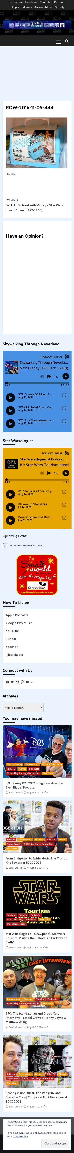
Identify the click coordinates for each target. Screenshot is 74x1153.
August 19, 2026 (35, 792)
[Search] (66, 41)
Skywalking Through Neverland (23, 773)
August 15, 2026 (35, 867)
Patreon (59, 2)
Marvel (22, 768)
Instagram (16, 2)
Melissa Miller (15, 947)
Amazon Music (43, 7)
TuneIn (11, 639)
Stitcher (12, 646)
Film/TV (11, 768)
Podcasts (34, 768)
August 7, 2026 (34, 1106)
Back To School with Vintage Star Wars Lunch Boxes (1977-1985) (34, 205)
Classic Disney (14, 764)
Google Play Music (19, 623)
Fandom (11, 915)
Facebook (31, 2)
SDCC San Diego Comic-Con (38, 844)
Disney (46, 764)
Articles (11, 839)
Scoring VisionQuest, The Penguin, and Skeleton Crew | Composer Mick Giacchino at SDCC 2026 (36, 1097)
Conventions (32, 764)
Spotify (60, 7)
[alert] (37, 545)
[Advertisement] (37, 71)
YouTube (46, 2)
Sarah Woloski (15, 792)
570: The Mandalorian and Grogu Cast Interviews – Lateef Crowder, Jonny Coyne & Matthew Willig (36, 1018)
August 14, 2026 (34, 947)
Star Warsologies (16, 923)
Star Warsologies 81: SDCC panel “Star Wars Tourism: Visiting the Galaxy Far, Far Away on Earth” (36, 938)
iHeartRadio (14, 654)
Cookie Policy (20, 1136)
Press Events (14, 844)
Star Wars (48, 773)
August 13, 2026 (35, 1027)
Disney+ (57, 764)
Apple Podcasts (22, 7)
